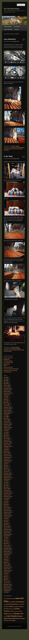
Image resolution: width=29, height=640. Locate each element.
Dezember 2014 (7, 510)
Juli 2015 (6, 499)
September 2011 (7, 570)
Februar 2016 (7, 488)
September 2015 (7, 496)
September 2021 (7, 393)
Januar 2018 (6, 454)
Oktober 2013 (7, 532)
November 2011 (7, 567)
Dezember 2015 (7, 491)
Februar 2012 (7, 564)
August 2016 (7, 479)
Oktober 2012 (7, 551)
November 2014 (7, 512)
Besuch (13, 598)
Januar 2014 (6, 528)
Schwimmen (12, 611)
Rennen (10, 608)
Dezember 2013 (7, 529)
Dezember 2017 (7, 455)
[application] (14, 57)
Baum (10, 598)
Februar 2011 (7, 581)
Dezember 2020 (7, 407)
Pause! (5, 365)
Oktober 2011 (7, 568)
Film (17, 147)
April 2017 (6, 466)
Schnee (6, 611)
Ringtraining (7, 359)
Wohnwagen (22, 618)
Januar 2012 (6, 565)
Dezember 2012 (7, 548)
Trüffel (8, 616)
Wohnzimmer (7, 620)
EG (22, 598)
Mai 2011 (6, 576)
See (15, 611)
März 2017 (6, 468)
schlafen (15, 350)
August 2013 (7, 535)
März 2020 (6, 418)
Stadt (14, 148)
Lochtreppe (6, 148)
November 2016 (7, 474)
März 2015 (6, 506)
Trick (5, 616)
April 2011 (6, 578)
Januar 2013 (6, 546)
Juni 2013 (6, 539)
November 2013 (7, 531)
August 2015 (7, 498)
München (11, 148)
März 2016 (6, 487)
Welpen (10, 618)
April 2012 (6, 561)
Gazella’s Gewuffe (8, 26)
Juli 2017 (6, 463)
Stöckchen (10, 613)
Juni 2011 (6, 575)
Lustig (14, 606)
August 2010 (7, 590)
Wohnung (16, 618)
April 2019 (6, 435)
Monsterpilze (7, 364)
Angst (5, 598)
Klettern (22, 604)
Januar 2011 (6, 583)
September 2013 (7, 534)
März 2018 (6, 451)
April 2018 (6, 449)
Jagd (6, 604)
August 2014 (7, 517)
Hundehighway (21, 147)
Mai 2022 (6, 380)
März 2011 (6, 579)
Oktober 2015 (7, 495)
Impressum (16, 29)
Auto (7, 598)
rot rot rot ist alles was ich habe (11, 368)
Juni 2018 (6, 448)
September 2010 (7, 589)
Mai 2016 (6, 484)
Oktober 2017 (7, 459)
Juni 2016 (6, 482)
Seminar (18, 611)
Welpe (6, 618)
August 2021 (7, 394)
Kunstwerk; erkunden (8, 350)
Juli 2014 (6, 518)
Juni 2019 (6, 432)
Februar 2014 (7, 526)
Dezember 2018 (7, 441)
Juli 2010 (6, 592)
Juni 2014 (6, 520)
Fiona (10, 602)
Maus (20, 606)
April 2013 (6, 542)
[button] (14, 57)
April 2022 (6, 382)
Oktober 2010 (7, 587)
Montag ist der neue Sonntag (10, 370)
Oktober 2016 (7, 476)
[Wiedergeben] (6, 62)
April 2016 (6, 485)
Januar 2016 (6, 490)
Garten (13, 602)
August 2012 (7, 554)
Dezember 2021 (7, 388)
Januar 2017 (6, 471)
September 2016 (7, 477)
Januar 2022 (6, 386)
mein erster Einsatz (8, 362)
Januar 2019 (6, 440)
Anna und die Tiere (8, 367)
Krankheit (6, 606)
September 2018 (7, 446)
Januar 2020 (6, 421)
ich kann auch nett (8, 357)
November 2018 (7, 443)
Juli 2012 (6, 556)
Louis (11, 606)
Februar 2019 (7, 438)
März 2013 (6, 543)
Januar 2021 (6, 405)
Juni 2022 (6, 379)
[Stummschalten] (21, 62)
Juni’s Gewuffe (17, 26)
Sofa (21, 611)
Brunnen (14, 147)
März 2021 (6, 402)
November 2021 (7, 390)
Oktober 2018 (7, 444)
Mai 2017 (6, 465)
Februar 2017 (7, 470)
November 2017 (7, 457)
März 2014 (6, 524)
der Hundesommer (12, 8)
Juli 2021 (6, 396)
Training (16, 613)
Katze (19, 604)
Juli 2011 (6, 573)
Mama (17, 606)
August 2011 (7, 572)
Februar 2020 (7, 419)
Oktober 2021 (7, 391)
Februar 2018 (7, 452)
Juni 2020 (6, 416)
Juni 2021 (6, 397)
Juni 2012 (6, 557)
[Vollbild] (23, 62)
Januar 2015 (6, 509)
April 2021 (6, 401)
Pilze (7, 608)
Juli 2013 (6, 537)
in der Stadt (8, 156)
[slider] (13, 62)
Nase (22, 606)
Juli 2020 (6, 415)
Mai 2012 (6, 559)
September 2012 (7, 553)
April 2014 (6, 523)
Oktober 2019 (7, 426)
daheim (18, 598)
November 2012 (7, 550)
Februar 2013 (7, 545)
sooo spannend (7, 372)
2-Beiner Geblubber (8, 29)
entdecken (18, 348)
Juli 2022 (6, 377)
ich (4, 604)
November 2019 (7, 424)
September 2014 (7, 515)
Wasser (20, 616)
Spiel (5, 614)
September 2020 (7, 412)
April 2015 (6, 504)
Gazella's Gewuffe (15, 146)
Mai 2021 (6, 399)
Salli (13, 608)
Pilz (5, 608)
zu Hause (13, 620)
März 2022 (6, 383)
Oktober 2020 (7, 410)
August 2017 (7, 462)
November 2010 (7, 586)
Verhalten (14, 616)
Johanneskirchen (13, 604)
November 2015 (7, 493)
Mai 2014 (6, 521)
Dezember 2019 (7, 423)
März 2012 (6, 562)
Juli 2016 (6, 481)
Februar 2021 (7, 404)
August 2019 (7, 429)
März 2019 (6, 437)
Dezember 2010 (7, 584)
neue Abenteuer (10, 39)
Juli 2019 (6, 430)
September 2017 (7, 460)
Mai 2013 (6, 540)
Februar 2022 (7, 385)
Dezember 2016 (7, 473)
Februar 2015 (7, 507)
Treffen (21, 613)
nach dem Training (8, 361)
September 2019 (7, 427)
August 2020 (7, 413)
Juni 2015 (6, 501)
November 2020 (7, 408)
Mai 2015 (6, 502)
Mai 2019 (6, 434)
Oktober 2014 (7, 513)
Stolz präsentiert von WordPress (14, 626)
